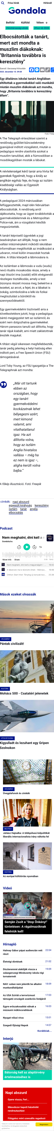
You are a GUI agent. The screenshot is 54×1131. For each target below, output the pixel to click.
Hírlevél (48, 2)
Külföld (25, 22)
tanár (23, 509)
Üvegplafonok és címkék (16, 793)
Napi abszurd (21, 502)
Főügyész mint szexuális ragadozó (26, 1118)
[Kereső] (2, 2)
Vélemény (42, 22)
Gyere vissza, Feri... (18, 1099)
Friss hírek (13, 2)
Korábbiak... (45, 1030)
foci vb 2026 (42, 28)
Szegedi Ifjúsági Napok (15, 1025)
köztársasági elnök (18, 28)
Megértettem (44, 1124)
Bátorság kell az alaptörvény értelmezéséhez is (24, 1075)
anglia (34, 509)
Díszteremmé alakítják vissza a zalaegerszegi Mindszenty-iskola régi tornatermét (23, 973)
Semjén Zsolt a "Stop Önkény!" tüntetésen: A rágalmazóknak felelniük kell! (25, 926)
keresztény (42, 505)
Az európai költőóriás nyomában (20, 876)
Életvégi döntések (12, 961)
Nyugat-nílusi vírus (13, 1017)
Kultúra (8, 872)
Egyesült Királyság (20, 505)
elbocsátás (16, 512)
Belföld (10, 22)
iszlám (13, 509)
